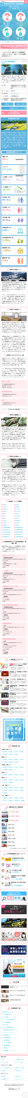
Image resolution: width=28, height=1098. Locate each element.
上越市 (4, 520)
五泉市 (17, 518)
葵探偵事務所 (7, 1045)
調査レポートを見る (20, 104)
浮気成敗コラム (19, 1070)
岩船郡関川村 (6, 536)
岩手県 (16, 751)
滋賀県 (5, 780)
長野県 (10, 769)
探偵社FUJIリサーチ (8, 1012)
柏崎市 (17, 506)
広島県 (22, 787)
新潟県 (5, 767)
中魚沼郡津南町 (7, 534)
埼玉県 (22, 759)
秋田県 (5, 754)
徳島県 (10, 790)
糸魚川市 (18, 516)
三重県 (22, 774)
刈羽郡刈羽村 (19, 534)
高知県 (5, 792)
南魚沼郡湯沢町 (19, 532)
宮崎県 (10, 800)
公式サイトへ (14, 108)
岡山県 (16, 787)
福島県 (16, 754)
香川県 (16, 790)
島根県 (10, 787)
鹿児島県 (17, 800)
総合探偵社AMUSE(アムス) (10, 1030)
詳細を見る (7, 104)
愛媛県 (22, 790)
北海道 (5, 751)
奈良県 (5, 782)
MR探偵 (5, 1048)
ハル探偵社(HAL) (8, 1014)
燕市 (4, 516)
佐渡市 (4, 523)
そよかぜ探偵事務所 (8, 1027)
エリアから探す (5, 1062)
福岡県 (5, 798)
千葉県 (5, 762)
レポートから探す (19, 1062)
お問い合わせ (18, 1076)
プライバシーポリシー (20, 1079)
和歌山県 (11, 782)
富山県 (10, 767)
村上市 (17, 513)
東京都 (10, 762)
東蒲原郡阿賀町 (19, 530)
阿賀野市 (18, 520)
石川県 (16, 767)
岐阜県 (5, 774)
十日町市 (18, 511)
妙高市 (4, 518)
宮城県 (22, 751)
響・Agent (6, 1025)
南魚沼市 (5, 525)
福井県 (22, 767)
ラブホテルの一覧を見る (14, 409)
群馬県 (16, 759)
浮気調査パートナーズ (9, 1050)
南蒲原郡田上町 (7, 530)
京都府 (10, 780)
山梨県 (5, 769)
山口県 (5, 790)
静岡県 (10, 774)
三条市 (4, 506)
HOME (3, 1059)
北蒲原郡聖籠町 (7, 527)
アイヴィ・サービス (8, 1032)
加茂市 (4, 511)
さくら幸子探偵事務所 (8, 62)
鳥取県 (5, 787)
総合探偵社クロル (8, 1035)
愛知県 (16, 774)
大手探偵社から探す (20, 1059)
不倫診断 (4, 1070)
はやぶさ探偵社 (7, 1042)
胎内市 (17, 525)
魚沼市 (17, 523)
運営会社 (4, 1076)
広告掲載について (5, 1079)
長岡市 (17, 504)
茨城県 (5, 759)
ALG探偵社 (6, 1017)
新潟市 (4, 504)
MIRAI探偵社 (7, 1040)
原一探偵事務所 (7, 1022)
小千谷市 (18, 509)
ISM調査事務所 (7, 1037)
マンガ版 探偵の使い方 (6, 1067)
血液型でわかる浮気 (20, 1067)
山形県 (10, 754)
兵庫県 (22, 780)
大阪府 (16, 780)
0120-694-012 (14, 93)
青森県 (10, 751)
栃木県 (10, 759)
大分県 (5, 800)
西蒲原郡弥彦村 (19, 527)
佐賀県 (10, 798)
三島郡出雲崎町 (7, 532)
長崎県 (16, 798)
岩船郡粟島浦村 (19, 536)
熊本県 (22, 798)
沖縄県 (23, 800)
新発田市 (5, 509)
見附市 (4, 513)
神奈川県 (17, 762)
